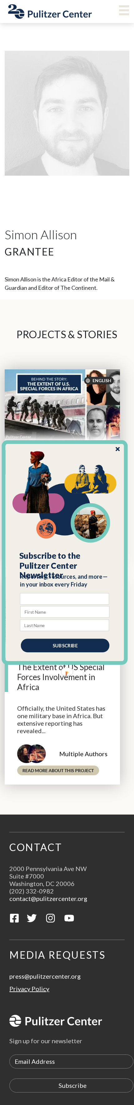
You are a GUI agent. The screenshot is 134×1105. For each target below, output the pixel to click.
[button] (65, 565)
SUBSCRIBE (65, 645)
